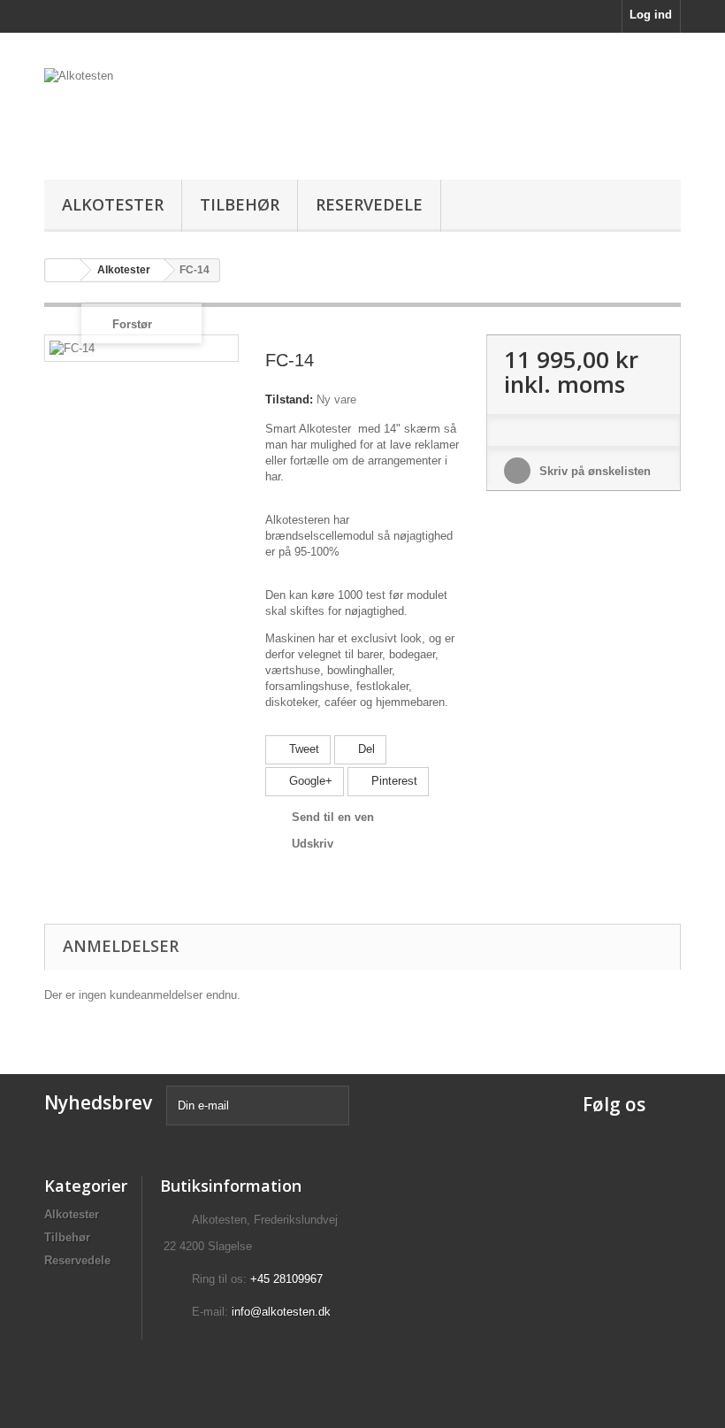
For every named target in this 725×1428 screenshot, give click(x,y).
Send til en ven (333, 817)
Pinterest (392, 780)
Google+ (309, 780)
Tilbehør (239, 204)
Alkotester (113, 204)
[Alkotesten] (141, 112)
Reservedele (369, 204)
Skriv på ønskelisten (593, 471)
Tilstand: (289, 399)
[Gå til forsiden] (63, 270)
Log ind (651, 14)
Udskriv (312, 843)
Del (365, 749)
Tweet (302, 749)
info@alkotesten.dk (281, 1311)
